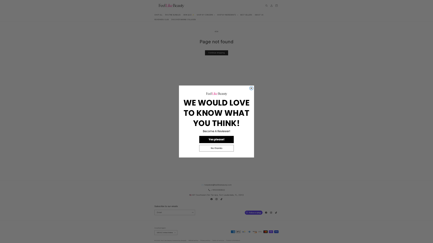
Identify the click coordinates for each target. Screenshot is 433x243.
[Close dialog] (251, 88)
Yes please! (217, 139)
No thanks (216, 148)
